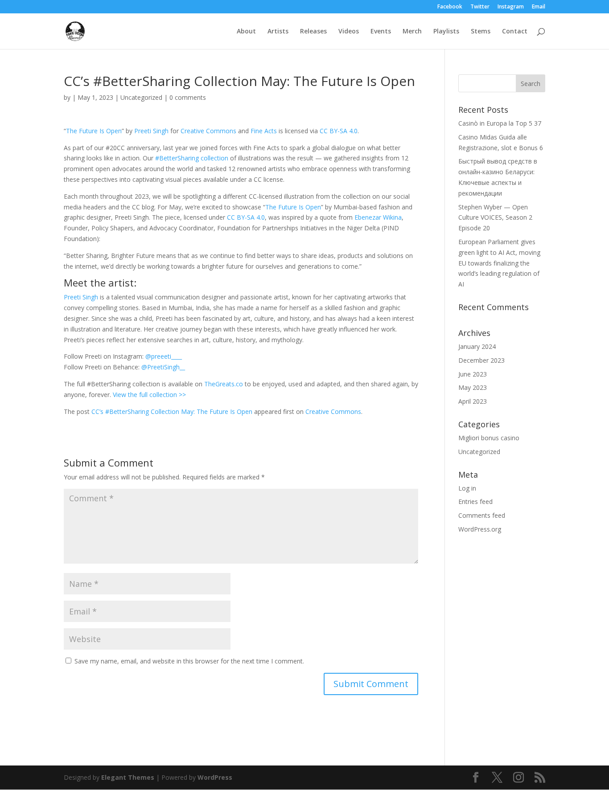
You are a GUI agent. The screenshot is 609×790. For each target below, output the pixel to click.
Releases (313, 31)
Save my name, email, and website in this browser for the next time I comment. (189, 661)
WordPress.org (479, 529)
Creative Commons (208, 131)
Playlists (446, 31)
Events (380, 31)
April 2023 (472, 401)
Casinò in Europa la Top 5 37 (499, 123)
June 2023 (472, 374)
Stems (480, 31)
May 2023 (472, 387)
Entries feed (475, 501)
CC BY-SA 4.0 (339, 131)
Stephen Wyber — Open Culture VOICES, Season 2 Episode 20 (495, 218)
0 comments (187, 97)
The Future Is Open (94, 131)
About (246, 31)
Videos (348, 31)
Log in (467, 488)
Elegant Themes (127, 777)
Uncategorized (141, 97)
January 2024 (477, 346)
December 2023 (481, 360)
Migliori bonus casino (488, 438)
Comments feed (481, 515)
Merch (412, 31)
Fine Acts (264, 131)
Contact (514, 31)
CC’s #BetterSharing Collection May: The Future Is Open (171, 411)
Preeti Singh (151, 131)
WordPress (215, 777)
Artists (277, 31)
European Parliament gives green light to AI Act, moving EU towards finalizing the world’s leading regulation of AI (499, 262)
